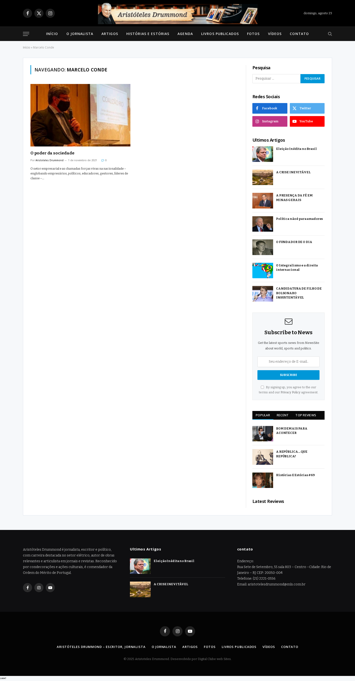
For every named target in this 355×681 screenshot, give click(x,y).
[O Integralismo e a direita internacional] (262, 270)
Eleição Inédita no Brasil (296, 149)
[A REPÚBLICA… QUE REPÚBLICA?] (262, 457)
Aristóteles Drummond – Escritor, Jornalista (101, 647)
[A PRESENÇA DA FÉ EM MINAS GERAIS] (262, 200)
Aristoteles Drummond (50, 160)
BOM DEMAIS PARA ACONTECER (291, 431)
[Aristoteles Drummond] (177, 13)
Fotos (253, 33)
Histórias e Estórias (147, 33)
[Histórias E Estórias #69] (262, 480)
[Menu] (26, 33)
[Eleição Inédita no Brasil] (262, 154)
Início (52, 33)
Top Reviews (305, 415)
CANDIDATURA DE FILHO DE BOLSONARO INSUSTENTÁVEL (299, 293)
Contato (299, 33)
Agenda (185, 33)
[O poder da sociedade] (80, 115)
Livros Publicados (220, 33)
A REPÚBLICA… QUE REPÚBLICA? (291, 454)
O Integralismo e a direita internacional (297, 268)
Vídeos (275, 33)
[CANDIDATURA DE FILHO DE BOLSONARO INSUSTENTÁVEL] (262, 294)
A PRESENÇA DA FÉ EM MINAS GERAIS (294, 198)
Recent (283, 415)
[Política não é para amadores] (262, 224)
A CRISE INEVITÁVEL (293, 172)
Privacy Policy (290, 392)
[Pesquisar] (329, 33)
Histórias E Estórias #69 (295, 475)
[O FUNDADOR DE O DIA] (262, 247)
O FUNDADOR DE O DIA (294, 242)
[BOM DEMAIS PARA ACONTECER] (262, 434)
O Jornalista (79, 33)
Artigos (109, 33)
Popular (263, 415)
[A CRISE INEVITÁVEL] (262, 177)
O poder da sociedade (52, 153)
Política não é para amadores (299, 219)
